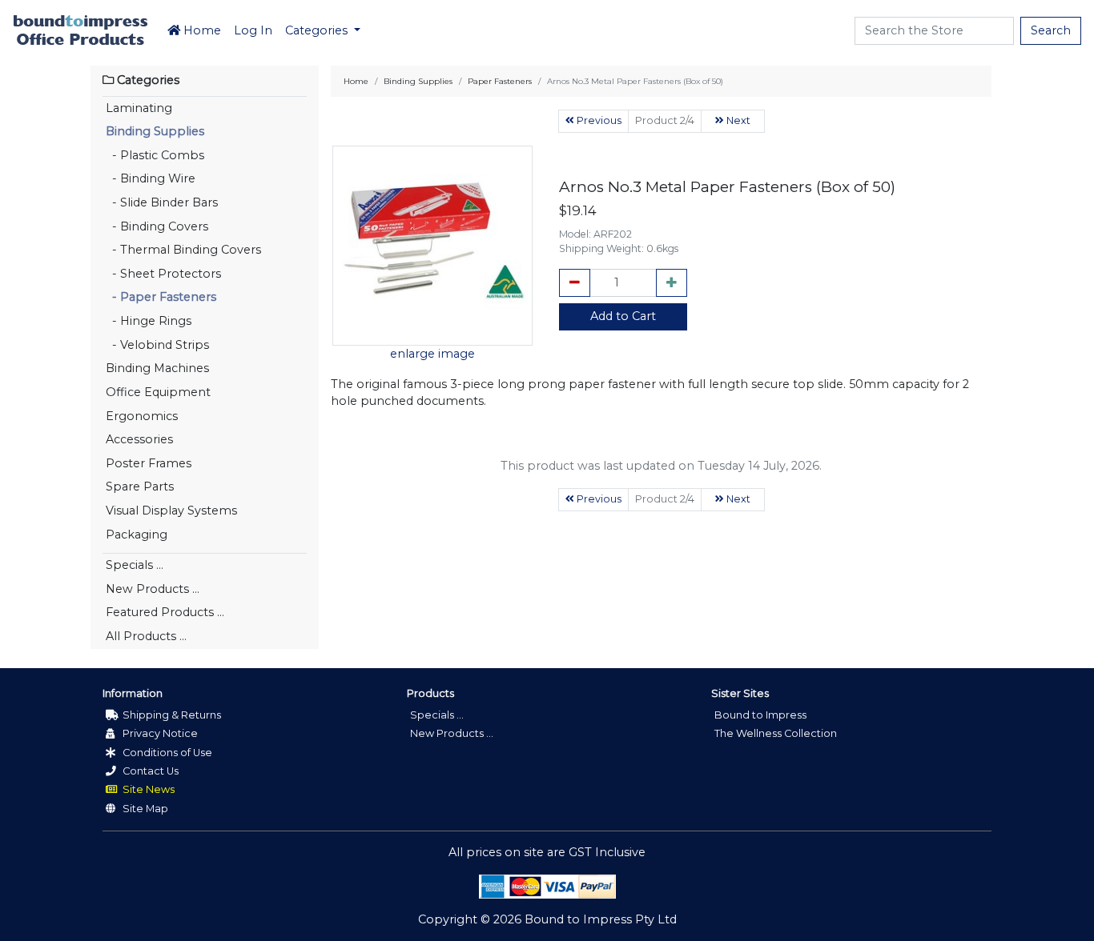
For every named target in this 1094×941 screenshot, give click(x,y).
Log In (253, 30)
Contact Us (149, 771)
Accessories (139, 439)
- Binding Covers (157, 226)
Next (737, 120)
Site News (147, 789)
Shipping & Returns (170, 715)
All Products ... (146, 636)
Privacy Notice (159, 733)
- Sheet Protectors (163, 273)
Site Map (144, 809)
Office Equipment (158, 392)
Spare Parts (140, 486)
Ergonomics (142, 416)
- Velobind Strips (157, 345)
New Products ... (152, 589)
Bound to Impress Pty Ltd (601, 919)
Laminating (139, 108)
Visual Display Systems (171, 510)
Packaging (136, 534)
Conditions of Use (166, 753)
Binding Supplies (155, 131)
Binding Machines (157, 368)
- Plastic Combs (155, 155)
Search (1051, 30)
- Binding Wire (150, 178)
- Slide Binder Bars (162, 202)
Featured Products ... (165, 612)
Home (200, 30)
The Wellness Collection (775, 733)
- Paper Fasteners (161, 297)
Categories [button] (318, 30)
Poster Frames (148, 463)
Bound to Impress (760, 715)
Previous (597, 120)
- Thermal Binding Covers (183, 249)
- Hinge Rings (148, 321)
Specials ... (134, 565)
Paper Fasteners (500, 81)
